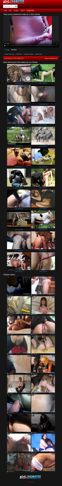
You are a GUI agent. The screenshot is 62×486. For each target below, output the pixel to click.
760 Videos (19, 83)
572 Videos (19, 167)
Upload (22, 10)
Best (5, 10)
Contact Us (31, 482)
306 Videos (43, 250)
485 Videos (19, 188)
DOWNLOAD (30, 10)
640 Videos (43, 125)
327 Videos (43, 229)
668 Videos (43, 104)
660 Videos (19, 125)
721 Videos (19, 104)
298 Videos (19, 271)
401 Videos (43, 188)
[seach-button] (15, 6)
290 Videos (43, 271)
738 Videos (43, 83)
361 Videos (43, 208)
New (10, 10)
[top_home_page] (14, 1)
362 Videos (19, 208)
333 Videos (19, 229)
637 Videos (19, 146)
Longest (16, 10)
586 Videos (43, 146)
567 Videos (43, 167)
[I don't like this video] (20, 50)
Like (8, 50)
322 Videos (19, 250)
